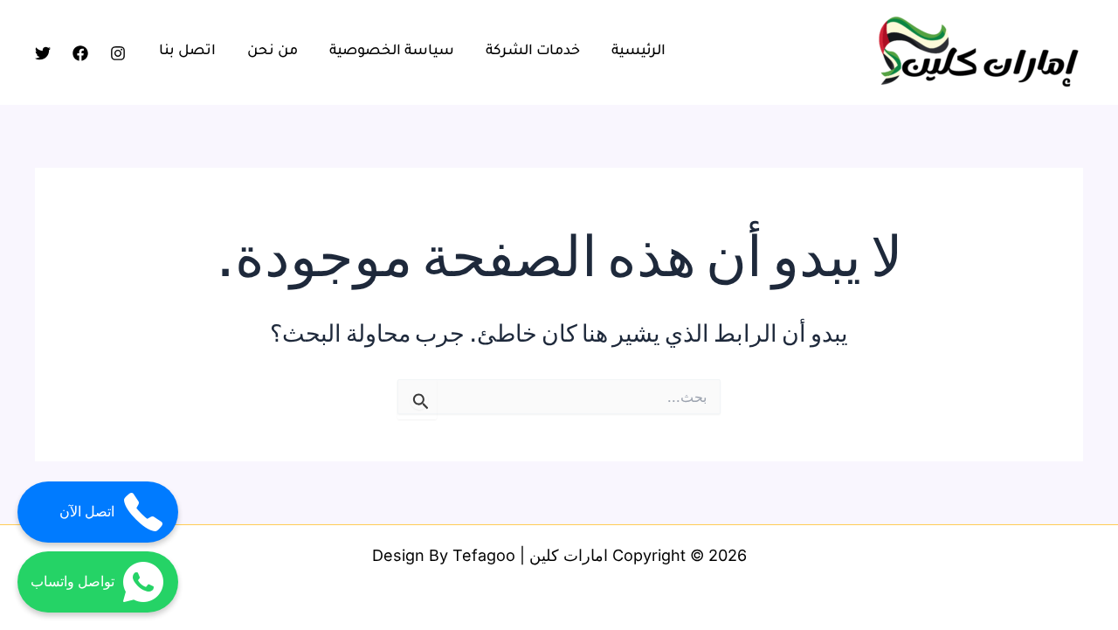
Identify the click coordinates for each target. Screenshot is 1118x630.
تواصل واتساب (72, 581)
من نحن (272, 51)
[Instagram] (118, 53)
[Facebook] (80, 53)
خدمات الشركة (533, 51)
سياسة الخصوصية (391, 51)
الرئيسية (638, 51)
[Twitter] (43, 53)
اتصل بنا (187, 51)
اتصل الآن (86, 511)
